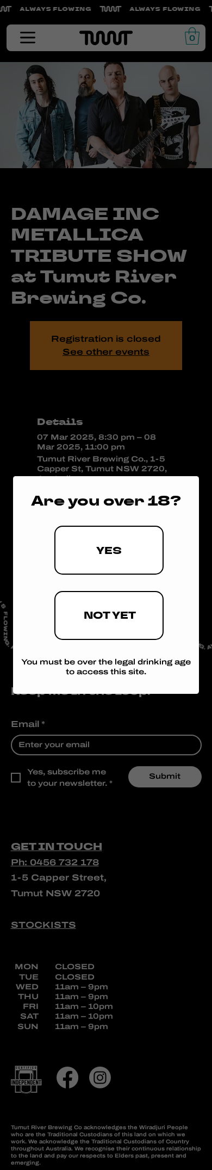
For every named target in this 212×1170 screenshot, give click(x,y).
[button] (109, 550)
